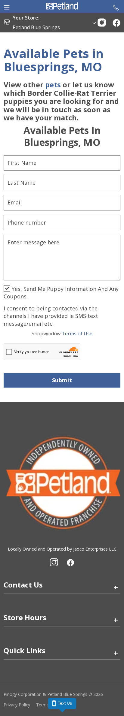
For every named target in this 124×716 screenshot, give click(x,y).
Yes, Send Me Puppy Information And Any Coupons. (61, 292)
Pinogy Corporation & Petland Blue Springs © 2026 (53, 694)
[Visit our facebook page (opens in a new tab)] (70, 562)
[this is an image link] (62, 482)
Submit (62, 380)
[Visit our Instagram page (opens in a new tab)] (54, 562)
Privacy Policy (17, 705)
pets (53, 84)
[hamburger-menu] (7, 6)
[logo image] (62, 6)
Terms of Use (62, 333)
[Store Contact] (116, 6)
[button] (102, 22)
